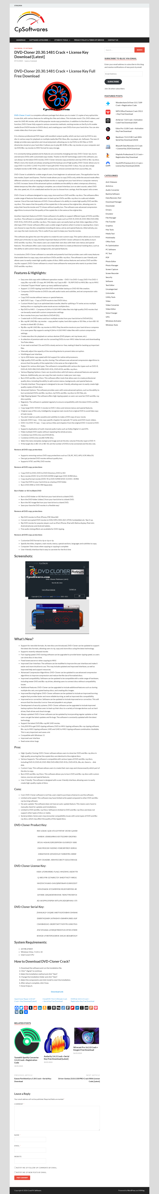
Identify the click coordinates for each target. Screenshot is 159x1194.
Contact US (113, 40)
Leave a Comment (31, 61)
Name (17, 1135)
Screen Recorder (112, 273)
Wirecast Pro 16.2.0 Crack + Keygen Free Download (85, 1048)
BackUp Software (113, 194)
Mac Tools (110, 229)
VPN (108, 317)
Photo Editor (111, 261)
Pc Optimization (112, 245)
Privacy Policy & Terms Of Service (89, 40)
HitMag (141, 1190)
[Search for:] (125, 50)
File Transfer (111, 222)
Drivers (109, 210)
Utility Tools (110, 297)
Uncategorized (111, 289)
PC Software (28, 48)
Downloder (110, 206)
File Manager (111, 218)
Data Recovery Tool (113, 198)
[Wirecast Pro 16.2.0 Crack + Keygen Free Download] (86, 1045)
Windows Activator (113, 321)
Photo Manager (112, 265)
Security (109, 277)
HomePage (20, 40)
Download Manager (114, 202)
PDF (107, 257)
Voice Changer (111, 313)
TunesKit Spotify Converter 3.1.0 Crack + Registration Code (26, 1060)
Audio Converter (112, 190)
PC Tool (109, 253)
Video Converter (112, 305)
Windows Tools (112, 325)
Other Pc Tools (61, 40)
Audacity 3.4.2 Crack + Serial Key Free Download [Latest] (56, 1057)
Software (109, 281)
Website (18, 1156)
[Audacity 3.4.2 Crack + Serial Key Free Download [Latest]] (57, 1054)
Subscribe (113, 81)
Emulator (109, 214)
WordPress (131, 1190)
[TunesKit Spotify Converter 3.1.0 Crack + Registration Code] (27, 1055)
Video (108, 301)
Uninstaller (110, 293)
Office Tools (110, 241)
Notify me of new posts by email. (31, 1172)
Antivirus (109, 186)
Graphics (109, 225)
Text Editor (110, 285)
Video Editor (111, 309)
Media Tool (110, 233)
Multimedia (18, 48)
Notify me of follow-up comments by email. (36, 1168)
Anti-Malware (111, 182)
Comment (19, 1104)
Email (17, 1146)
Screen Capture (112, 269)
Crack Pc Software (34, 1190)
